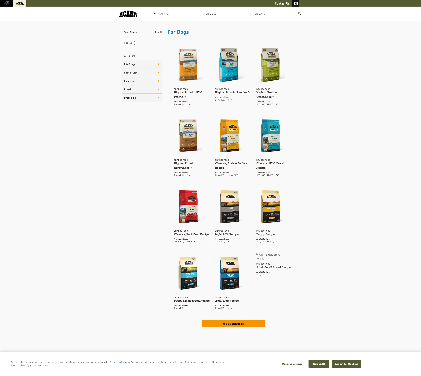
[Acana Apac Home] (128, 14)
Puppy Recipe (265, 234)
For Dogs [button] (210, 13)
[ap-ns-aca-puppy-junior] (270, 206)
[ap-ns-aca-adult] (229, 273)
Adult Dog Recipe (227, 300)
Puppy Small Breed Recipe (192, 300)
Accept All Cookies (346, 363)
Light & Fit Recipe (227, 234)
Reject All (319, 363)
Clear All (158, 31)
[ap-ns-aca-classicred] (188, 206)
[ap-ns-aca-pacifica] (229, 65)
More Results (233, 324)
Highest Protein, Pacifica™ (232, 92)
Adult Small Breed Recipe (273, 267)
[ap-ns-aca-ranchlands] (188, 136)
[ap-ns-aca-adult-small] (270, 256)
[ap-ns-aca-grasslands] (270, 65)
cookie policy (124, 362)
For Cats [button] (259, 13)
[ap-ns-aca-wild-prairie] (188, 65)
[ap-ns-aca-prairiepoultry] (229, 136)
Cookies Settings (292, 363)
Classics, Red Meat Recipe (191, 234)
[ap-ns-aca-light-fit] (229, 206)
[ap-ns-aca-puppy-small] (188, 273)
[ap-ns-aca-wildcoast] (270, 136)
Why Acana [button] (161, 13)
